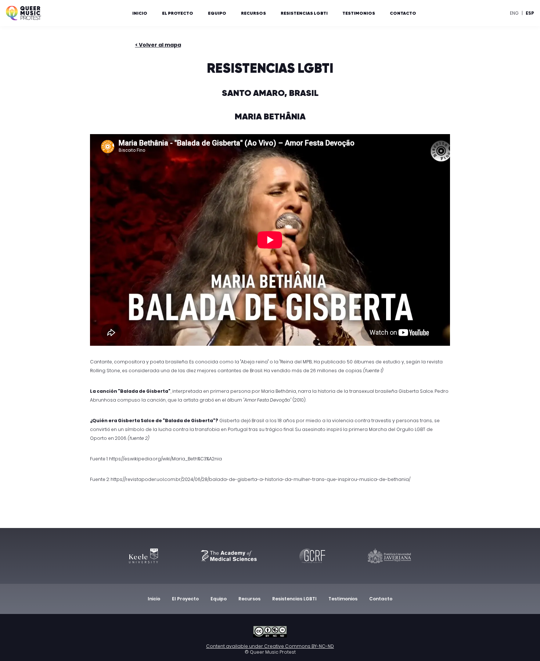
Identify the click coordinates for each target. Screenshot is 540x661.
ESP (530, 13)
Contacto (403, 13)
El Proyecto (185, 599)
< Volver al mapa (158, 45)
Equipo (217, 13)
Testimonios (358, 13)
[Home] (23, 13)
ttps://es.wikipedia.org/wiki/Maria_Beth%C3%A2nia (167, 459)
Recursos (253, 13)
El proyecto (177, 13)
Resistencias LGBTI (304, 13)
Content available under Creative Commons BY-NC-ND (270, 646)
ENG (514, 13)
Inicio (139, 13)
